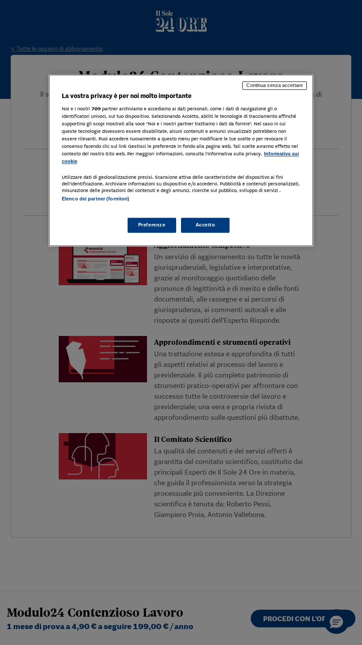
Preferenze (152, 224)
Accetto (205, 224)
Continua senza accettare (274, 85)
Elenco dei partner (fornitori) (95, 199)
